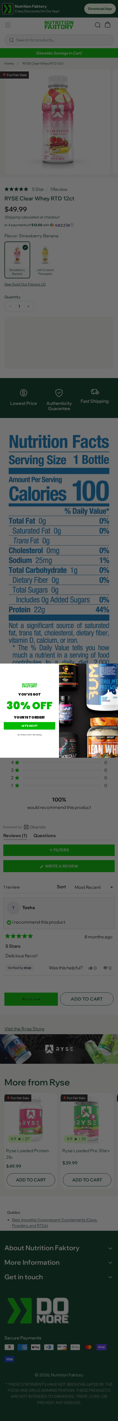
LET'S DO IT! (29, 726)
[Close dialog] (115, 666)
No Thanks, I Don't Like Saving (29, 734)
